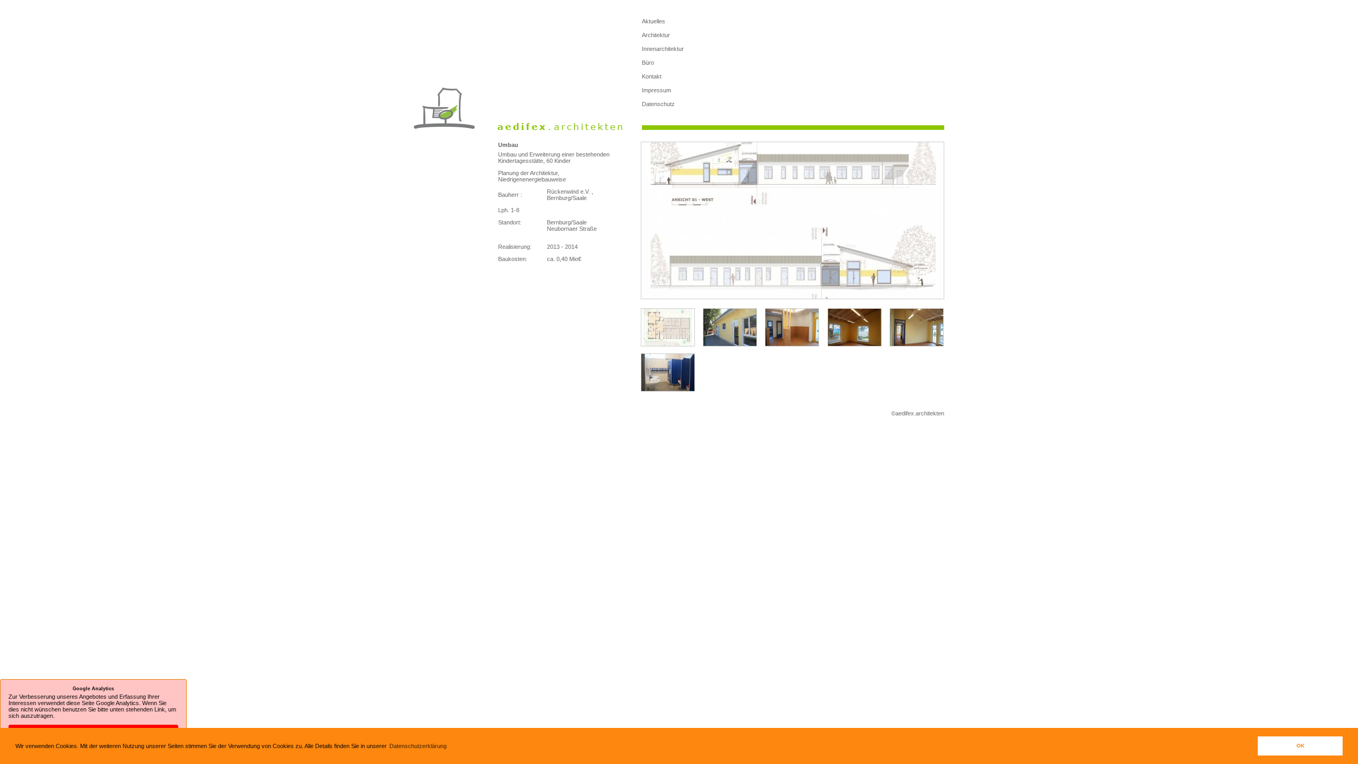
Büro (648, 62)
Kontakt (651, 76)
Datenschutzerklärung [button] (418, 746)
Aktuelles (653, 21)
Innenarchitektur (663, 49)
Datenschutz (658, 104)
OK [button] (1300, 746)
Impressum (656, 90)
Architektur (656, 35)
